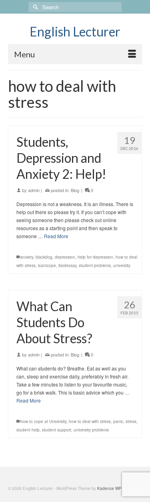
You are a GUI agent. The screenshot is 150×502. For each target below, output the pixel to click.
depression (65, 257)
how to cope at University (43, 421)
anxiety (26, 257)
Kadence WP (109, 488)
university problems (91, 430)
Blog (75, 190)
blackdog (44, 257)
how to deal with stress (90, 421)
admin (34, 190)
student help (28, 430)
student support (56, 430)
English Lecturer (75, 31)
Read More (56, 236)
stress (131, 421)
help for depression (95, 257)
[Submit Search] (34, 7)
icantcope (47, 265)
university (121, 265)
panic (118, 421)
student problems (95, 265)
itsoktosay (67, 265)
